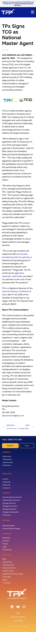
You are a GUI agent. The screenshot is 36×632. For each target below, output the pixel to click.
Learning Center (8, 565)
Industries (6, 533)
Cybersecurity (7, 462)
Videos (4, 580)
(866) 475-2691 (15, 439)
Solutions (6, 452)
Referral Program (8, 526)
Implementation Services (11, 500)
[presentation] (12, 607)
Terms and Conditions (18, 617)
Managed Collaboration (10, 512)
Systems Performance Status (12, 574)
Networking (6, 456)
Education (6, 541)
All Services (6, 515)
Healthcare (6, 538)
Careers (5, 479)
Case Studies (7, 562)
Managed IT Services (9, 506)
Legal (18, 613)
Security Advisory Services (12, 497)
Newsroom (6, 485)
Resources (6, 555)
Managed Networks (9, 509)
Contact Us (6, 488)
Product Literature (9, 568)
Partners (6, 520)
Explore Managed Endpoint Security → (23, 4)
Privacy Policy (18, 621)
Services (6, 493)
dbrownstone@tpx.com (13, 415)
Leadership (6, 482)
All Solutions (6, 465)
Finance (5, 544)
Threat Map (6, 577)
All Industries (7, 550)
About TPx (7, 474)
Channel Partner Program (11, 529)
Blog (4, 559)
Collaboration (7, 459)
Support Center (8, 571)
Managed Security (8, 503)
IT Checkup (6, 583)
